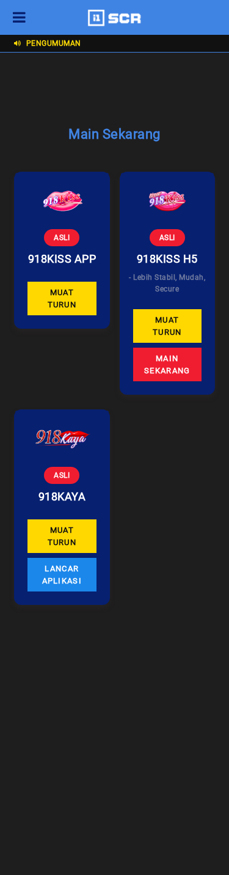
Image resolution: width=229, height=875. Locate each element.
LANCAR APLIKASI (62, 574)
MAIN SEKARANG (167, 364)
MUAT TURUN (62, 298)
